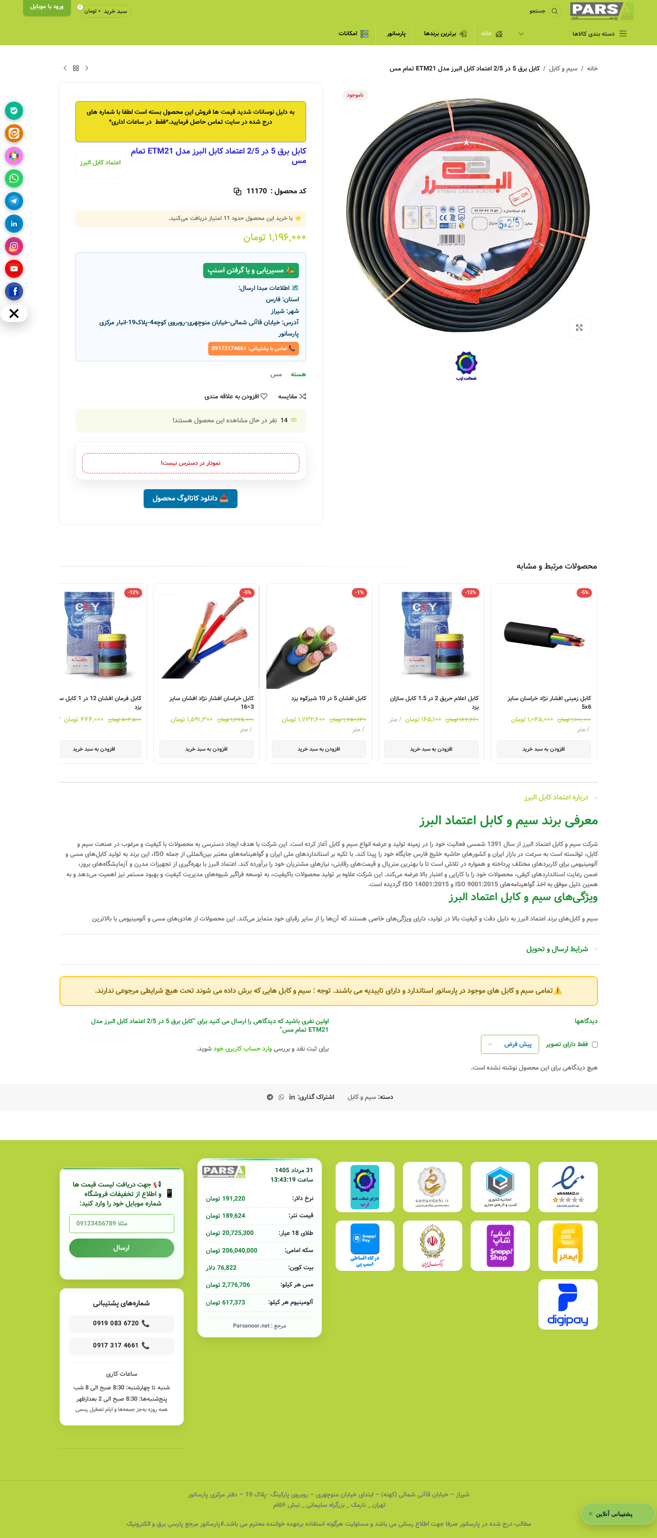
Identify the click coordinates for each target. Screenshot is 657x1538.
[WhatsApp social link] (281, 1097)
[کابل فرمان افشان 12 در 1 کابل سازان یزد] (94, 636)
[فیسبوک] (14, 291)
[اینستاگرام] (14, 246)
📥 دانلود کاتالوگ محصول (190, 498)
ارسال (121, 1248)
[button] (590, 660)
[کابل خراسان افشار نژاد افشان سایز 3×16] (206, 636)
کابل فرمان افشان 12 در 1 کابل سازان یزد (95, 703)
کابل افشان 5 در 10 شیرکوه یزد (328, 698)
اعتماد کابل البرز (100, 163)
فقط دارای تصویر (567, 1044)
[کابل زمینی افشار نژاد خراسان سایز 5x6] (543, 636)
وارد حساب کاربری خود (243, 1049)
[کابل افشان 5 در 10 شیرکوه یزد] (319, 636)
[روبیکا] (14, 156)
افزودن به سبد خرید (543, 749)
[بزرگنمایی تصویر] (579, 327)
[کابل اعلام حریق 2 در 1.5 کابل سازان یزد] (431, 636)
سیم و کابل (563, 69)
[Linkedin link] (292, 1097)
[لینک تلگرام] (270, 1097)
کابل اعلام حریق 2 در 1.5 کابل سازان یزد (434, 703)
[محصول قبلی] (86, 68)
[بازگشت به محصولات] (75, 68)
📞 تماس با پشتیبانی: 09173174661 (253, 348)
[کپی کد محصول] (237, 191)
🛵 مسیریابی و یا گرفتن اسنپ (251, 270)
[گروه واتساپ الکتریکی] (14, 178)
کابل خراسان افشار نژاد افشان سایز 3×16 (211, 703)
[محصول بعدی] (65, 68)
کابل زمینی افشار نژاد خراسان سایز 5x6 (549, 703)
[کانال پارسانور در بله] (14, 111)
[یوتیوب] (14, 269)
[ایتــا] (14, 133)
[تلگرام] (14, 201)
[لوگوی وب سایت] (602, 11)
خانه (592, 69)
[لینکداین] (14, 224)
